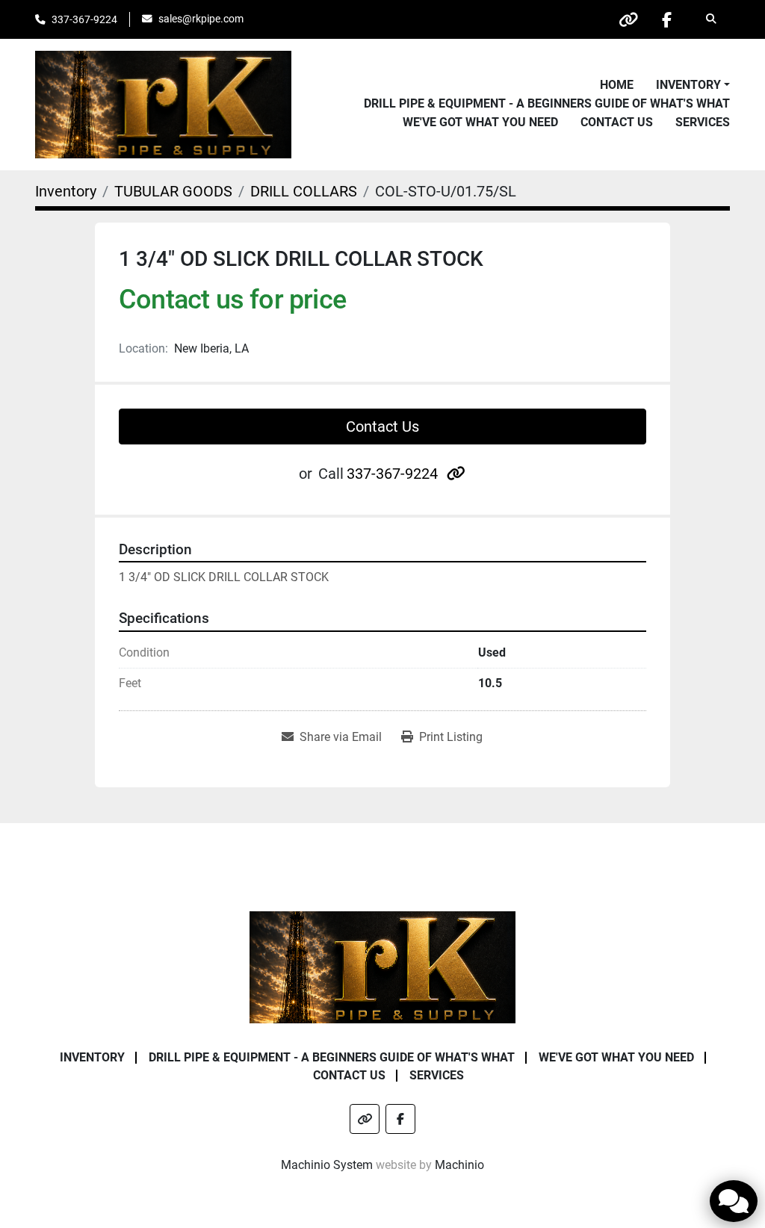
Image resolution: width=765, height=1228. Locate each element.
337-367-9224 (84, 19)
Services (702, 122)
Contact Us (616, 122)
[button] (693, 85)
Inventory (688, 85)
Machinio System (327, 1165)
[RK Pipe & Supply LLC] (383, 966)
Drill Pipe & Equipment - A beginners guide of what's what (547, 103)
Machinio (459, 1165)
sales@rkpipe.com (201, 19)
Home (617, 85)
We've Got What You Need (480, 122)
